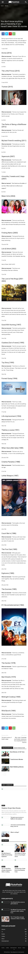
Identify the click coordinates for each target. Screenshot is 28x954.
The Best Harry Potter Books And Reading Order (20, 870)
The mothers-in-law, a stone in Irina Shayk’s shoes (20, 855)
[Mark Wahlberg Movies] (5, 768)
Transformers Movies (16, 759)
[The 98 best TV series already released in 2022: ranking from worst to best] (5, 911)
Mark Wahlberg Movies (17, 767)
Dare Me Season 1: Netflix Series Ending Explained (7, 855)
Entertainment (13, 947)
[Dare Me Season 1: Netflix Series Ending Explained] (7, 848)
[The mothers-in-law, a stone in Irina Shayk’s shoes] (21, 848)
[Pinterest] (10, 33)
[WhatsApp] (13, 33)
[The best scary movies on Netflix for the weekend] (5, 819)
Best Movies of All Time (17, 752)
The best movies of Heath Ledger (7, 738)
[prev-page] (3, 774)
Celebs (16, 851)
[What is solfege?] (5, 834)
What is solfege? (15, 832)
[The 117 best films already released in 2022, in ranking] (7, 863)
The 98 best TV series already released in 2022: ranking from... (18, 911)
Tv (2, 851)
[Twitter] (6, 33)
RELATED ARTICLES (7, 747)
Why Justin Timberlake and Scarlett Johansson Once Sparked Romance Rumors (20, 740)
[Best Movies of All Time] (5, 753)
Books (3, 805)
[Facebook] (3, 33)
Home (2, 5)
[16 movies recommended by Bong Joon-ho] (5, 826)
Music (24, 947)
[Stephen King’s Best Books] (14, 797)
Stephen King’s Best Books (11, 808)
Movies (6, 5)
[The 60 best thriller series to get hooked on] (5, 904)
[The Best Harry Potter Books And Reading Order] (21, 863)
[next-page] (5, 774)
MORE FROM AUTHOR (19, 747)
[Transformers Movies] (5, 761)
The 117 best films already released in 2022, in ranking (6, 870)
